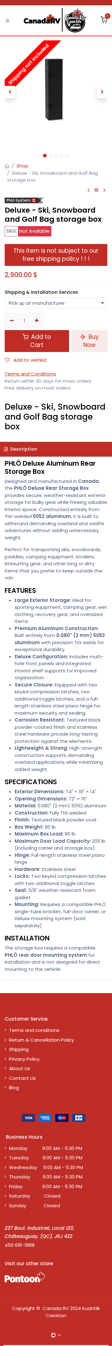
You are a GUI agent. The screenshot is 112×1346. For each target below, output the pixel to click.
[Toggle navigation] (7, 20)
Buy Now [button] (91, 341)
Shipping (19, 1049)
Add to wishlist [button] (29, 360)
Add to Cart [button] (40, 341)
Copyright (23, 1308)
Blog (14, 1087)
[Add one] (37, 320)
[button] (10, 92)
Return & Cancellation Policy (41, 1040)
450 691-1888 (20, 1245)
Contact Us (22, 1078)
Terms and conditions (34, 1030)
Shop (22, 166)
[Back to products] (96, 190)
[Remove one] (12, 320)
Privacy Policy (24, 1059)
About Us (19, 1068)
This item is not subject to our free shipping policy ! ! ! (56, 254)
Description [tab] (23, 449)
